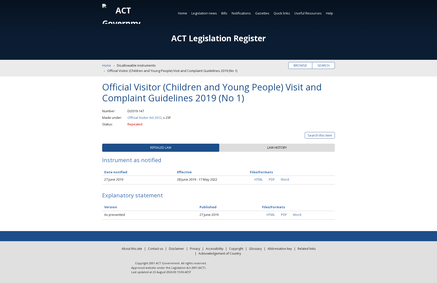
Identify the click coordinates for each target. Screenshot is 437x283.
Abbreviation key (280, 249)
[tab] (160, 148)
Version (110, 207)
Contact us (155, 249)
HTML (258, 179)
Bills (224, 13)
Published (208, 207)
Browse (300, 65)
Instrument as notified (131, 160)
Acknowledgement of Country (220, 253)
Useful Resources (308, 13)
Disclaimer (176, 249)
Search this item (320, 135)
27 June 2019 (113, 179)
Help (329, 13)
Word (285, 179)
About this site (132, 249)
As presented (114, 214)
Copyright (236, 249)
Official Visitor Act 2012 (144, 117)
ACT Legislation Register (218, 38)
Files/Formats (273, 207)
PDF (272, 179)
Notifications (241, 13)
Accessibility (214, 249)
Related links (307, 249)
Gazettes (262, 13)
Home (182, 13)
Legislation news (204, 13)
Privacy (195, 249)
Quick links (282, 13)
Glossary (255, 249)
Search (323, 65)
